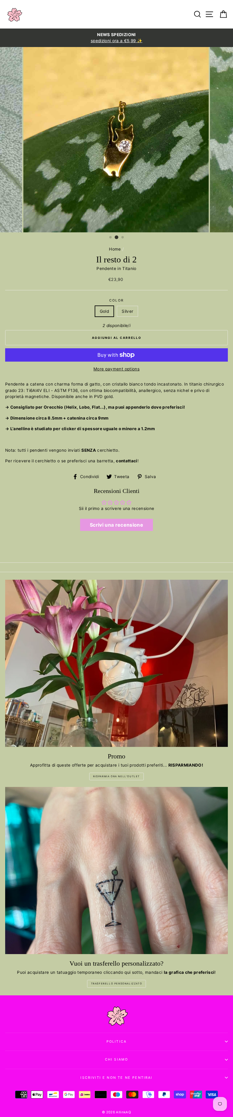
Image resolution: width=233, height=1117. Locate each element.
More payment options (116, 368)
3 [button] (122, 237)
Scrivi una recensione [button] (116, 525)
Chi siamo (116, 1059)
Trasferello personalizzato (116, 983)
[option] (116, 38)
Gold (104, 311)
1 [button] (110, 237)
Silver (127, 311)
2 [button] (116, 237)
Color (116, 300)
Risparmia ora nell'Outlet (116, 776)
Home (115, 249)
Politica (116, 1041)
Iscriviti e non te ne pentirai (116, 1077)
